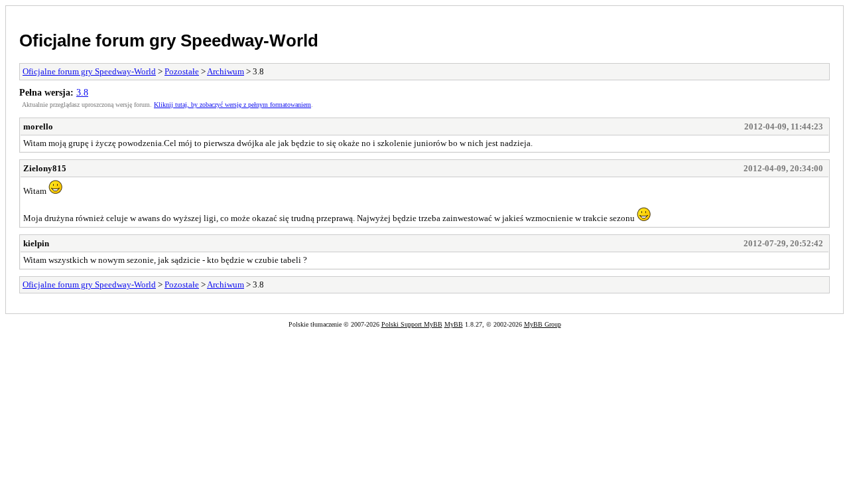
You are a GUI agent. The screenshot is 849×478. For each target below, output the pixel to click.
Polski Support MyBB (411, 324)
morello (38, 126)
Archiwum (225, 71)
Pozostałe (181, 71)
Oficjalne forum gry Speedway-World (168, 40)
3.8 (82, 92)
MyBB (453, 324)
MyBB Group (542, 324)
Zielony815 (44, 168)
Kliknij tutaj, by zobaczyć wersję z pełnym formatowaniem (232, 104)
